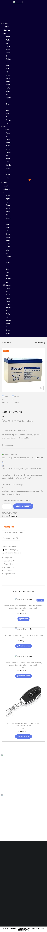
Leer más (24, 619)
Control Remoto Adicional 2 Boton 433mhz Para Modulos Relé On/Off (23, 725)
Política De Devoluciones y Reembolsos (8, 168)
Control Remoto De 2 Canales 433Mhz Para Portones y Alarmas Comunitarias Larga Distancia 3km (23, 608)
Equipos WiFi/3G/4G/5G (8, 65)
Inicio (5, 23)
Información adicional (13, 532)
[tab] (23, 527)
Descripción (9, 526)
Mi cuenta (6, 285)
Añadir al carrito (23, 506)
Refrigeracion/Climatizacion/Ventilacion (8, 85)
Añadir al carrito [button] (24, 646)
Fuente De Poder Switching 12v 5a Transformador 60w (23, 636)
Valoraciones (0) (11, 538)
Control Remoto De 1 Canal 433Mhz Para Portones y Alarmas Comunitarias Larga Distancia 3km (23, 665)
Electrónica (13, 516)
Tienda (6, 27)
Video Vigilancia (8, 40)
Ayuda (28, 500)
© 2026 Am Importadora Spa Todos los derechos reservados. (23, 929)
